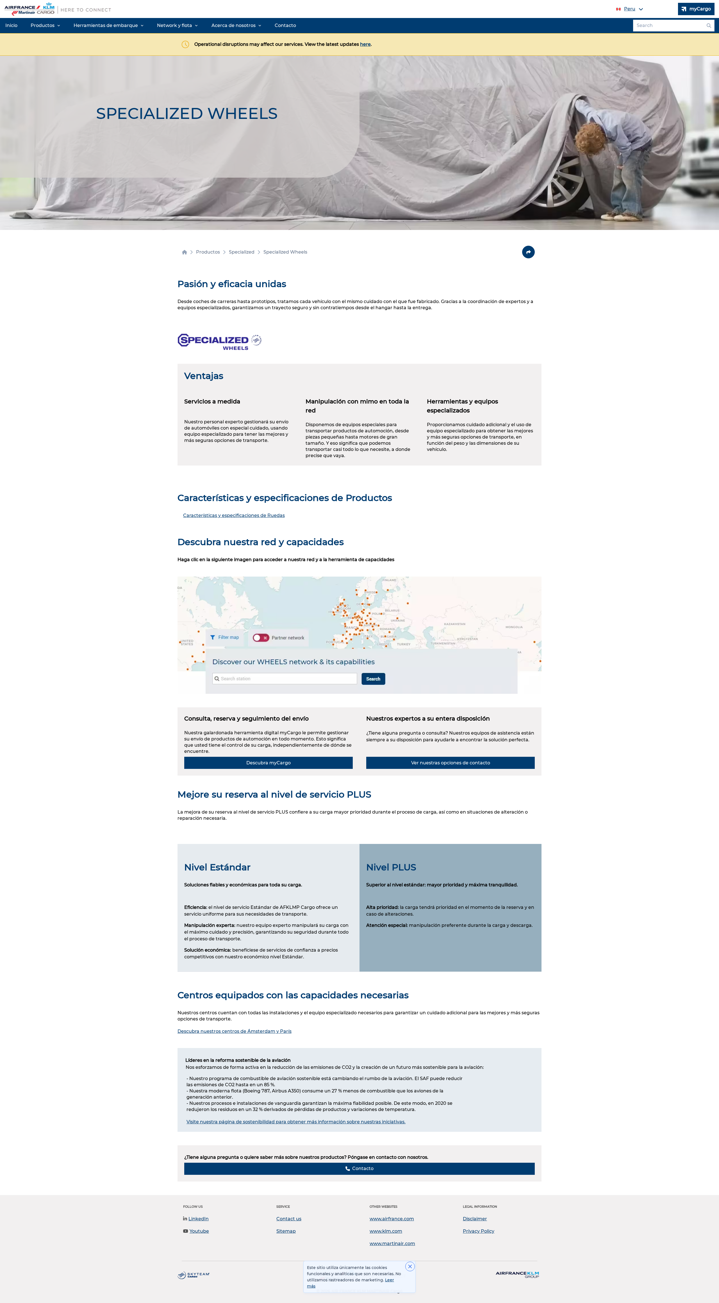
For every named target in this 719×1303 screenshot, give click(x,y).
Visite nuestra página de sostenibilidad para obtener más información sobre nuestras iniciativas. (296, 1121)
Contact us (288, 1218)
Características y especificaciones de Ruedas (234, 515)
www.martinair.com (392, 1243)
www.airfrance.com (392, 1218)
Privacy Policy (478, 1231)
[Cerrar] (410, 1266)
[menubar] (150, 25)
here (365, 44)
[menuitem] (11, 25)
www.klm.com (386, 1231)
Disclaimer (475, 1218)
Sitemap (286, 1231)
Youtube (199, 1231)
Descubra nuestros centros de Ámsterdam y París (235, 1031)
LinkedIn (198, 1218)
